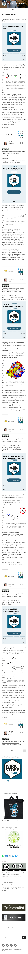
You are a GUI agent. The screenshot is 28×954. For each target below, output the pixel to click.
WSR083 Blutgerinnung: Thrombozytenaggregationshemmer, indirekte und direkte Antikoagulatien (14, 297)
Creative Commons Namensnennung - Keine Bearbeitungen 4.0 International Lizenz (13, 153)
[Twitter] (18, 132)
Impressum (5, 927)
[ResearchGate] (20, 134)
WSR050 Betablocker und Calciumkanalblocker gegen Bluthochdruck (11, 602)
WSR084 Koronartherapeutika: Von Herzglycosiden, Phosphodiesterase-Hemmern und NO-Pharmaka (13, 161)
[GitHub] (22, 132)
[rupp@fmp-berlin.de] (22, 134)
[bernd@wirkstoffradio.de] (20, 138)
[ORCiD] (20, 132)
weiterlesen (5, 127)
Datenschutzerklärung (7, 949)
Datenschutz (11, 927)
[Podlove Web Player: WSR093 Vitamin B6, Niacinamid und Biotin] (14, 42)
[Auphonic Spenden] (22, 138)
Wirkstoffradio (16, 3)
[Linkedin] (20, 136)
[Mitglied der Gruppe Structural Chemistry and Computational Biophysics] (18, 136)
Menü (14, 9)
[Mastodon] (18, 134)
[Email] (20, 143)
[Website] (22, 143)
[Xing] (22, 136)
